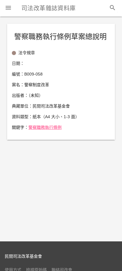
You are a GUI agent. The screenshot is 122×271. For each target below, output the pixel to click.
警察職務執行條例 (45, 127)
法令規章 (26, 52)
